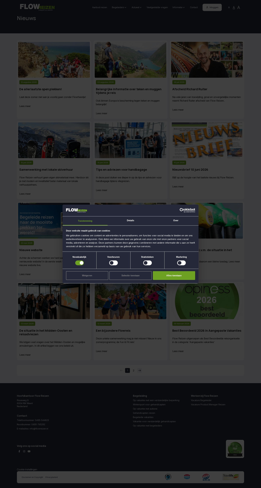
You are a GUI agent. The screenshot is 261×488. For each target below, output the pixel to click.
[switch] (113, 262)
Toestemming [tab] (85, 221)
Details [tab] (130, 220)
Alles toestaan (173, 275)
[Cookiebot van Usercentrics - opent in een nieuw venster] (182, 210)
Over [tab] (175, 220)
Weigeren (87, 275)
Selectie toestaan (130, 275)
